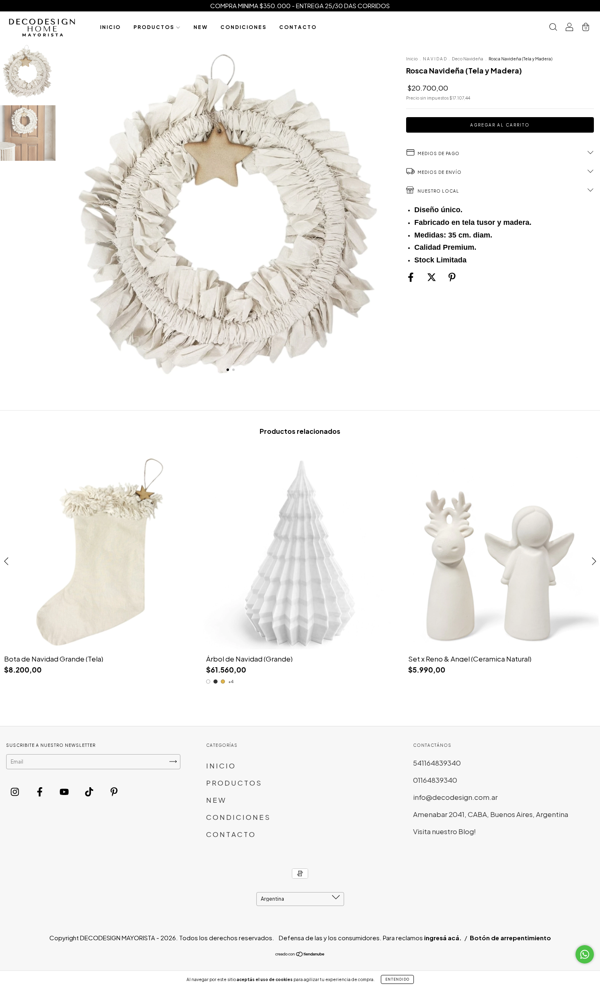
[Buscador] (553, 27)
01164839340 (435, 779)
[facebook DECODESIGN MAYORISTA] (40, 791)
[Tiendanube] (300, 955)
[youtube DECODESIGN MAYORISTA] (65, 791)
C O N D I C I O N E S (243, 27)
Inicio (412, 58)
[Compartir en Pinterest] (452, 277)
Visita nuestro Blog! (444, 831)
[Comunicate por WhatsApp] (585, 954)
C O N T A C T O (297, 27)
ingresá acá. (443, 937)
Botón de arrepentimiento (510, 937)
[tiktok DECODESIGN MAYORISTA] (89, 791)
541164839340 (437, 762)
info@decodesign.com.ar (455, 797)
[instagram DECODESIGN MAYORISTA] (15, 791)
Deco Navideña (468, 58)
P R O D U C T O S (153, 27)
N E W (200, 27)
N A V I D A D (435, 58)
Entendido (397, 979)
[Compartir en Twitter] (432, 277)
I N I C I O (110, 27)
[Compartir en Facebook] (411, 277)
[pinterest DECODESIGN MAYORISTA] (114, 791)
